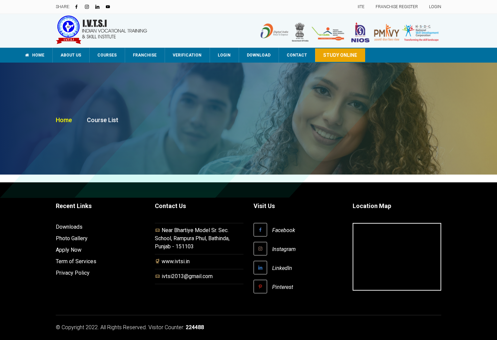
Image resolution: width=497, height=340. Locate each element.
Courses (107, 55)
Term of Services (76, 261)
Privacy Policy (73, 273)
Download (258, 55)
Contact (297, 55)
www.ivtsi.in (176, 261)
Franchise (145, 55)
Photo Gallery (72, 238)
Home (37, 55)
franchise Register (397, 6)
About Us (71, 55)
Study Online (340, 55)
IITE (361, 6)
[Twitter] (87, 7)
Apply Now (68, 250)
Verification (187, 55)
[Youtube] (108, 7)
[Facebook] (76, 7)
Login (435, 6)
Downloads (69, 227)
